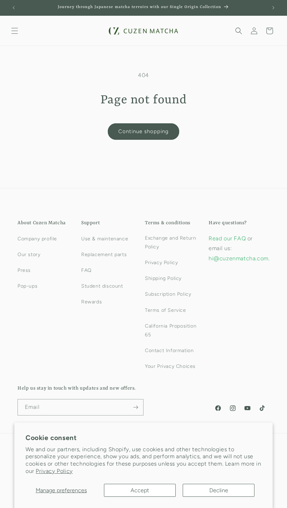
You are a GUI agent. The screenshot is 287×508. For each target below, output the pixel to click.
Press (24, 270)
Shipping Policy (163, 278)
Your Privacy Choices (170, 366)
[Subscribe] (135, 407)
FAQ (86, 270)
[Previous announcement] (13, 7)
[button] (14, 31)
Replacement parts (104, 255)
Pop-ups (27, 286)
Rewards (91, 302)
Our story (29, 255)
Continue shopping (143, 131)
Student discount (102, 286)
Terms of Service (165, 310)
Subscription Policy (168, 294)
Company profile (37, 239)
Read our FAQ (228, 238)
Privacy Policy (54, 471)
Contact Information (169, 350)
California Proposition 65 (170, 330)
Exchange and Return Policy (170, 242)
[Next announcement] (273, 7)
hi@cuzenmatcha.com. (239, 258)
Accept (140, 490)
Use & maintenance (104, 239)
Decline (218, 490)
